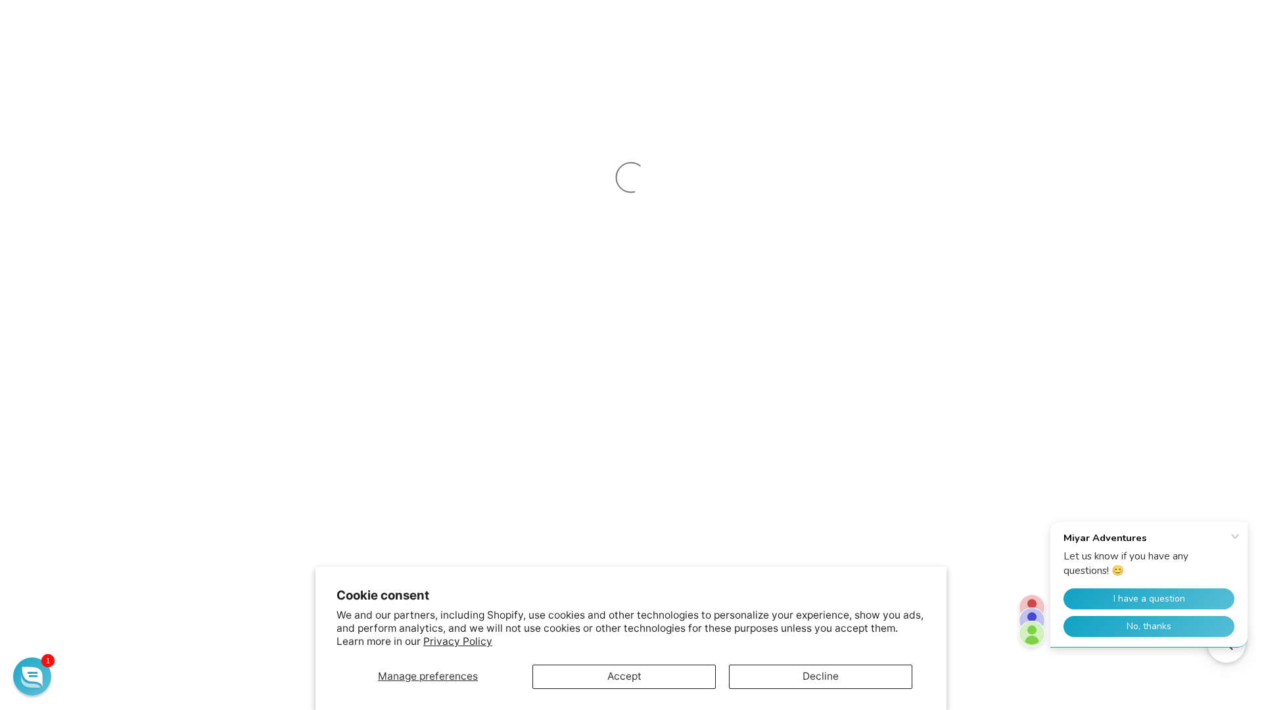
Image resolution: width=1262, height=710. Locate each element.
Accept (624, 676)
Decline (821, 676)
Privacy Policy (457, 641)
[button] (32, 676)
